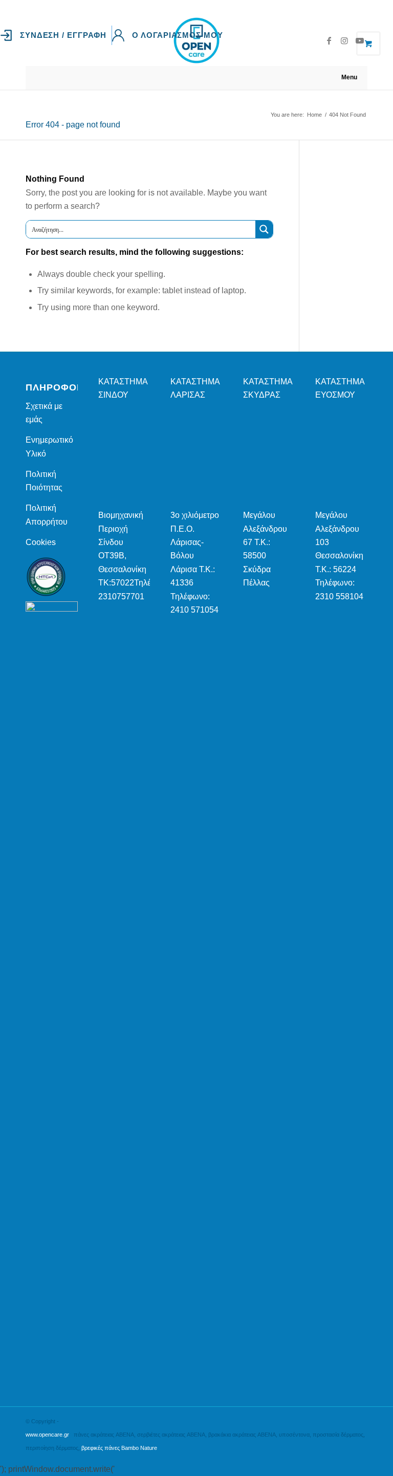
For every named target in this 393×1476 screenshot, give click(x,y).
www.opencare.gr (47, 1434)
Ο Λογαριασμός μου (177, 35)
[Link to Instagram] (344, 40)
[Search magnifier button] (264, 229)
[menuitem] (56, 35)
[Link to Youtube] (359, 40)
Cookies (41, 542)
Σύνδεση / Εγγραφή (63, 35)
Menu (349, 77)
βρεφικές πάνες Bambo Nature (119, 1448)
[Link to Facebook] (329, 40)
